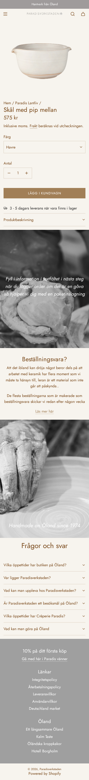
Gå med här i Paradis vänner (44, 659)
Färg (7, 136)
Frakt (33, 126)
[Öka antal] (26, 173)
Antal (8, 163)
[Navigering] (5, 14)
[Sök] (72, 14)
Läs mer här (44, 411)
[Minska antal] (9, 173)
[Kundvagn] (83, 14)
